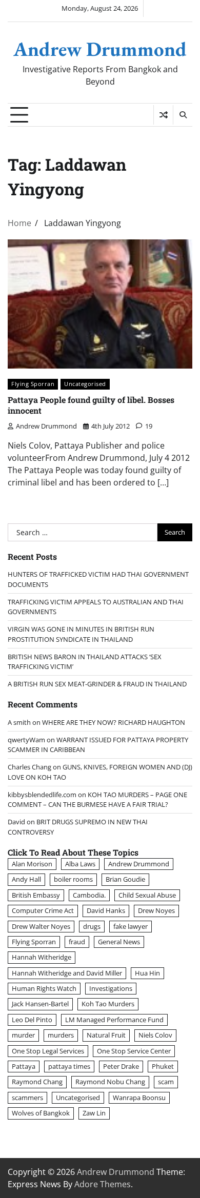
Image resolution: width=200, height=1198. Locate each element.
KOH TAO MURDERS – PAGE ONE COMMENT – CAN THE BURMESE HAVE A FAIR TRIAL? (97, 799)
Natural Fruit (106, 1035)
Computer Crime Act (43, 910)
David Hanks (106, 910)
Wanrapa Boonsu (139, 1097)
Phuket (163, 1066)
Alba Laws (80, 863)
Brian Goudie (125, 879)
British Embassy (36, 895)
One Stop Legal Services (48, 1050)
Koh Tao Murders (108, 1003)
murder (23, 1035)
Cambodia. (89, 895)
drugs (92, 926)
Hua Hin (147, 973)
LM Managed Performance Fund (114, 1019)
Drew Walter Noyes (41, 926)
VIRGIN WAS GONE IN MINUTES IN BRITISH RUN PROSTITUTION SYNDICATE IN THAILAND (81, 633)
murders (61, 1035)
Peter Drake (121, 1066)
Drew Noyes (156, 910)
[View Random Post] (163, 115)
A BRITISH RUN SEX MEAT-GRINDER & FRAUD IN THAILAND (97, 683)
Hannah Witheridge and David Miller (67, 973)
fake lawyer (130, 926)
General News (119, 941)
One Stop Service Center (134, 1050)
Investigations (110, 988)
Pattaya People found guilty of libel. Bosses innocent (91, 405)
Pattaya (23, 1066)
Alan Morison (32, 863)
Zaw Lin (94, 1113)
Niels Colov (155, 1035)
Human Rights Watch (44, 988)
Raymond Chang (37, 1081)
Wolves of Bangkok (41, 1113)
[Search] (182, 115)
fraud (77, 941)
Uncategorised (85, 384)
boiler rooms (73, 879)
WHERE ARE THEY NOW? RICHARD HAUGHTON (113, 722)
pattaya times (69, 1066)
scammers (27, 1097)
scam (166, 1081)
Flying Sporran (32, 384)
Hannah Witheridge (41, 957)
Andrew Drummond (100, 49)
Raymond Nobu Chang (110, 1081)
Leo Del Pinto (32, 1019)
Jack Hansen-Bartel (40, 1003)
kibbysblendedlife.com (42, 794)
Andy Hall (26, 879)
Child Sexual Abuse (147, 895)
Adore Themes (102, 1184)
